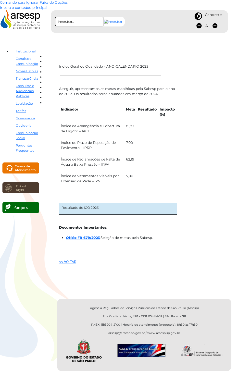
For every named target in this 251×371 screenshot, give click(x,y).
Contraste (213, 14)
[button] (113, 22)
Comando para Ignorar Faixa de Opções (34, 2)
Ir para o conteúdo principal (23, 7)
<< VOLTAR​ (67, 262)
